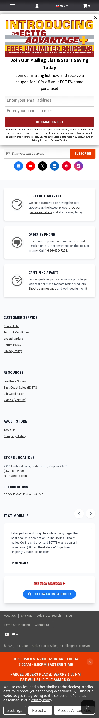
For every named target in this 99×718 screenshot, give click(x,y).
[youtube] (30, 166)
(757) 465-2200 (14, 471)
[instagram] (78, 166)
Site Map (26, 615)
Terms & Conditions (17, 332)
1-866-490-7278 (56, 250)
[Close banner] (90, 661)
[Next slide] (90, 513)
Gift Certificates (14, 394)
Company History (15, 436)
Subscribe (82, 153)
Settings (14, 710)
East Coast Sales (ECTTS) (21, 387)
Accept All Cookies (74, 710)
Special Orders (13, 338)
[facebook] (18, 166)
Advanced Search (49, 615)
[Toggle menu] (12, 5)
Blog (69, 615)
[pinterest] (66, 166)
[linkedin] (54, 166)
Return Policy (12, 345)
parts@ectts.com (15, 475)
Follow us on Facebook (52, 594)
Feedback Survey (15, 381)
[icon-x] (42, 166)
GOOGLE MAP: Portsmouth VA (23, 494)
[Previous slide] (79, 513)
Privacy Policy (13, 351)
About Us (10, 430)
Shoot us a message (42, 288)
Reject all (40, 710)
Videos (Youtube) (15, 400)
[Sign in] (37, 5)
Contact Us (11, 326)
